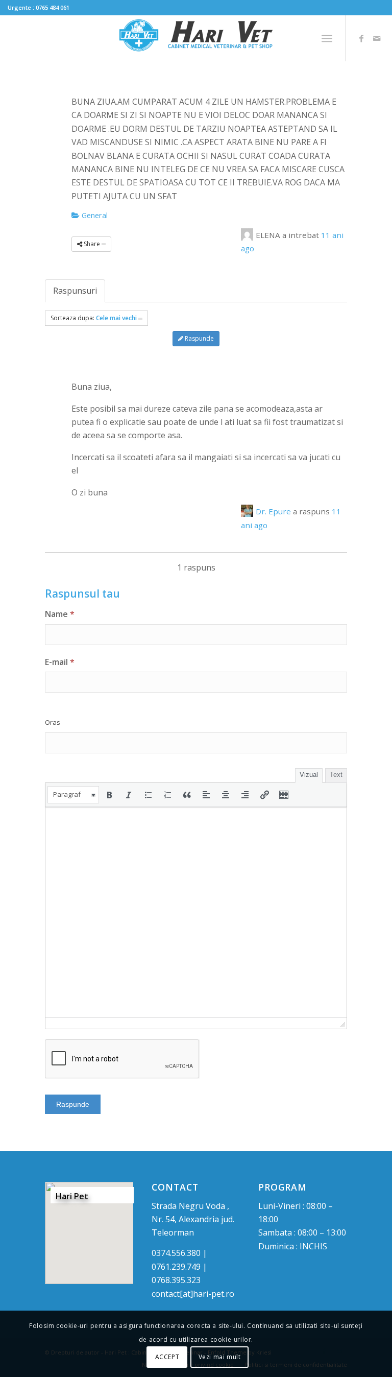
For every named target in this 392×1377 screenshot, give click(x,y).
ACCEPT (167, 1356)
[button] (73, 794)
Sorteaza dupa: (94, 318)
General (94, 215)
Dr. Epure (273, 511)
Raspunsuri (75, 290)
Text (336, 774)
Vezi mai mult (220, 1356)
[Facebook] (361, 38)
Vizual (309, 774)
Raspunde (198, 338)
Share (92, 244)
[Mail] (376, 38)
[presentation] (73, 795)
